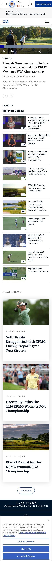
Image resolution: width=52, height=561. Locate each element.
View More (26, 490)
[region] (26, 538)
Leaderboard (43, 4)
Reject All (25, 549)
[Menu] (30, 21)
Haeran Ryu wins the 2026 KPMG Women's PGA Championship (26, 406)
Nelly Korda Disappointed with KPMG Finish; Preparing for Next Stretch (26, 344)
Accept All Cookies (26, 556)
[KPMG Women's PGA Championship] (6, 21)
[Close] (48, 520)
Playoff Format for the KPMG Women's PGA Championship (23, 467)
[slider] (26, 46)
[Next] (31, 4)
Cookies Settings (26, 541)
